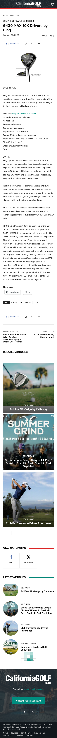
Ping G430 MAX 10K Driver (24, 113)
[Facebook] (24, 712)
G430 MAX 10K (25, 302)
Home (5, 15)
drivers (14, 302)
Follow (28, 555)
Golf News (28, 456)
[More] (39, 44)
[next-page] (10, 533)
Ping (36, 302)
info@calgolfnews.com (34, 689)
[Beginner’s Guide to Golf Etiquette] (10, 647)
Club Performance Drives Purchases (28, 523)
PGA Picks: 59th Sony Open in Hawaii (44, 335)
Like (11, 555)
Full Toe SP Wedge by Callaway (28, 409)
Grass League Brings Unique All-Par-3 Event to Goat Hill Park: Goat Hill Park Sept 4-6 (28, 463)
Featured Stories (24, 21)
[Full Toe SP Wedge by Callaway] (28, 385)
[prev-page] (5, 533)
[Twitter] (33, 712)
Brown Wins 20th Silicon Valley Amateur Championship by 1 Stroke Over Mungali (14, 338)
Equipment (14, 15)
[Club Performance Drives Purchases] (28, 499)
